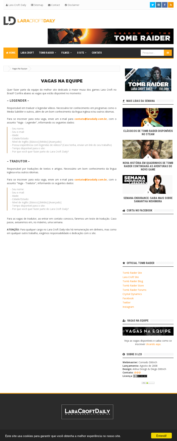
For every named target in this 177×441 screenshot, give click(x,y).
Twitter (127, 302)
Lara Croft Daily (17, 5)
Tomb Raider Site (132, 272)
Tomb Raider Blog (133, 281)
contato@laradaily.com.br (90, 118)
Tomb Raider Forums (134, 289)
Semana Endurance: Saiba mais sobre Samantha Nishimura (148, 199)
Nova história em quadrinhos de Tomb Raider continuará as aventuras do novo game (148, 166)
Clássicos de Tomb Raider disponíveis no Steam (148, 132)
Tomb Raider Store (133, 285)
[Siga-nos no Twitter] (152, 5)
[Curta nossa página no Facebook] (164, 5)
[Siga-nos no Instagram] (158, 5)
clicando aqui (153, 344)
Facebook (128, 298)
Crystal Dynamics (132, 294)
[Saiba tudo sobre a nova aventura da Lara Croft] (111, 36)
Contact (55, 5)
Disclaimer (73, 5)
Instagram (128, 306)
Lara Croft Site (131, 277)
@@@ (137, 372)
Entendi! (161, 435)
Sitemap (38, 5)
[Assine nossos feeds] (171, 5)
